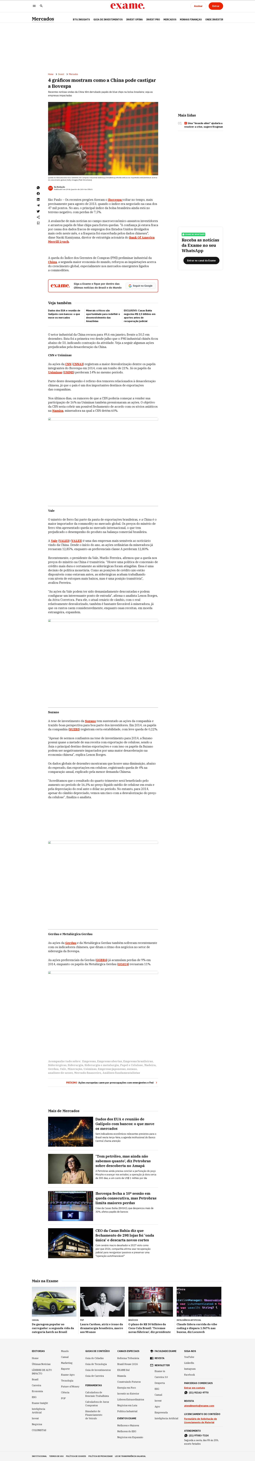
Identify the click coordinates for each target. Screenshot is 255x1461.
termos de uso (56, 1456)
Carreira (36, 1385)
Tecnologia (67, 1380)
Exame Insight (40, 1403)
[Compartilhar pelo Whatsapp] (38, 187)
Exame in (160, 1371)
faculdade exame (165, 1351)
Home (50, 74)
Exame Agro (68, 1374)
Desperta (160, 1382)
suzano (132, 1069)
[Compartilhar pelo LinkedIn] (38, 199)
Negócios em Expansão (130, 1437)
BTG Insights (81, 19)
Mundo (65, 1351)
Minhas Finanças (191, 19)
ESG (34, 1397)
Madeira (150, 1065)
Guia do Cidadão (94, 1358)
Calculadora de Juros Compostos (97, 1403)
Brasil (35, 1379)
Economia (37, 1391)
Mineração (74, 1069)
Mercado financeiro (87, 1073)
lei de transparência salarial (130, 1456)
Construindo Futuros (129, 1381)
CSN (68, 364)
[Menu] (34, 6)
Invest (61, 74)
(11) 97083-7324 (199, 1435)
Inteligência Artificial (38, 1410)
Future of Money (70, 1386)
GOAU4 (123, 964)
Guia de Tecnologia (96, 1364)
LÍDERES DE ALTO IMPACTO (42, 1372)
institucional (39, 1456)
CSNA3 (78, 364)
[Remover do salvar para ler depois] (38, 223)
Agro (157, 1406)
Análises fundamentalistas (121, 1073)
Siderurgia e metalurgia (102, 1065)
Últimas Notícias (41, 1364)
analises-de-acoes (60, 1073)
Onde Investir (214, 19)
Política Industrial (127, 1411)
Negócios (37, 1424)
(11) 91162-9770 (199, 1392)
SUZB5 (74, 729)
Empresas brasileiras (138, 1061)
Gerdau (70, 943)
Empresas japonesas (112, 1069)
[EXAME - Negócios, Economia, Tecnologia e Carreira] (127, 6)
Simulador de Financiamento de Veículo (93, 1415)
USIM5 (69, 372)
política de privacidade (100, 1456)
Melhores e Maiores (128, 1425)
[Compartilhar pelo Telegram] (38, 205)
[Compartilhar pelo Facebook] (38, 193)
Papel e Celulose (131, 1065)
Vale (54, 541)
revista (159, 1358)
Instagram (190, 1368)
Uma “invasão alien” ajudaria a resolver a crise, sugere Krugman (203, 125)
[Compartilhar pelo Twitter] (38, 211)
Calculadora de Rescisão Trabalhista (97, 1394)
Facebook (189, 1374)
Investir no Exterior (128, 1393)
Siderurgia (75, 1065)
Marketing (66, 1362)
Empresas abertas (109, 1061)
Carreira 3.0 (161, 1377)
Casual (65, 1357)
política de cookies (76, 1456)
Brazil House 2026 (127, 1364)
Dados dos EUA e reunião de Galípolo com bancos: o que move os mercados (64, 314)
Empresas (89, 1061)
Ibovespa (115, 200)
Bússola (121, 1375)
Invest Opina (134, 19)
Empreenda (161, 1412)
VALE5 (76, 541)
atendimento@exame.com (199, 1405)
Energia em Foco (126, 1387)
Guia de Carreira (94, 1375)
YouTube (189, 1357)
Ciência (65, 1392)
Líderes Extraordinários (130, 1399)
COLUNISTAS (39, 1430)
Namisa (57, 411)
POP (63, 1398)
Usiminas (55, 372)
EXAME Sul (123, 1370)
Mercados (43, 19)
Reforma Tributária (128, 1358)
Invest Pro (153, 19)
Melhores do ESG (126, 1431)
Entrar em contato (194, 1387)
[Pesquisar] (41, 6)
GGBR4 (101, 960)
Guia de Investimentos (108, 19)
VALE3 (64, 541)
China (52, 262)
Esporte (65, 1368)
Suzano (90, 721)
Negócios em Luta (127, 1405)
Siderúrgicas (57, 1065)
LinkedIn (189, 1362)
